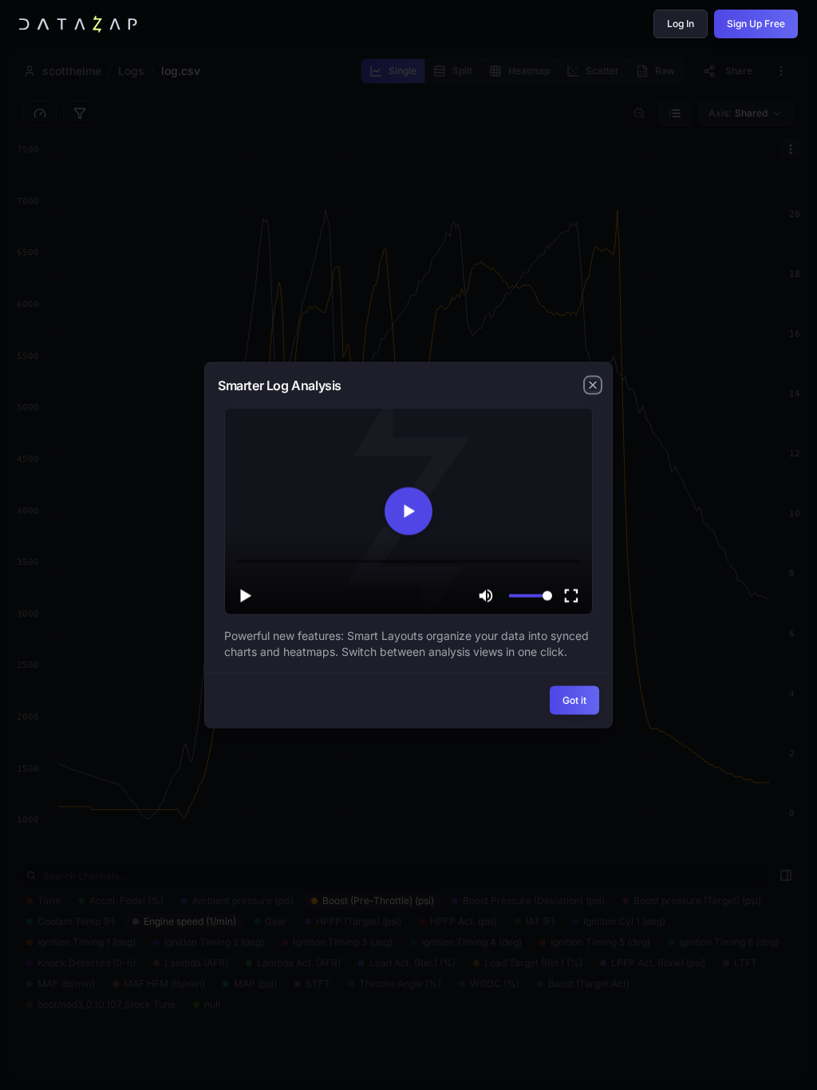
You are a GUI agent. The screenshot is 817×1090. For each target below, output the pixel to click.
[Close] (592, 385)
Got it (574, 699)
